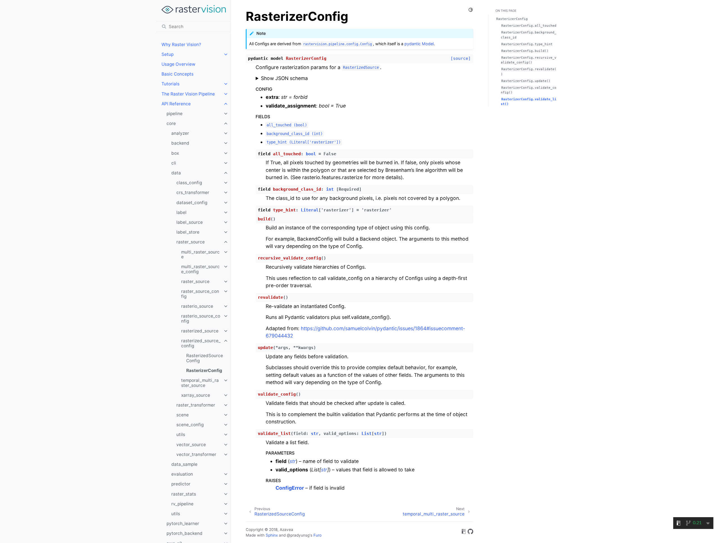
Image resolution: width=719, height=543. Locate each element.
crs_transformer (192, 192)
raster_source (190, 242)
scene (182, 414)
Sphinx (272, 535)
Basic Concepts (177, 74)
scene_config (190, 424)
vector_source (191, 444)
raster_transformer (195, 405)
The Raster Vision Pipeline (188, 94)
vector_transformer (196, 454)
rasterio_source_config (200, 318)
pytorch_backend (184, 533)
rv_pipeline (182, 504)
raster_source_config (200, 294)
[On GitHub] (470, 532)
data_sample (184, 464)
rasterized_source (200, 331)
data (176, 172)
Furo (317, 535)
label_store (187, 232)
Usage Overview (178, 64)
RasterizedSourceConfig (204, 358)
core (171, 123)
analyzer (180, 133)
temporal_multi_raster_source (200, 383)
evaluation (182, 474)
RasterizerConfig (204, 370)
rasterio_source (197, 306)
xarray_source (195, 395)
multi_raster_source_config (200, 269)
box (175, 153)
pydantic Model (419, 43)
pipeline (175, 113)
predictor (180, 484)
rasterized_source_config (200, 343)
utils (180, 434)
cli (173, 163)
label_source (189, 222)
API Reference (176, 103)
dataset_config (191, 202)
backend (180, 143)
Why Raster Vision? (181, 44)
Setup (167, 54)
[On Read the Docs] (464, 532)
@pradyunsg (298, 535)
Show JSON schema (284, 78)
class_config (189, 182)
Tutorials (170, 83)
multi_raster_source (200, 254)
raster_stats (183, 494)
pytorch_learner (183, 523)
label (181, 212)
